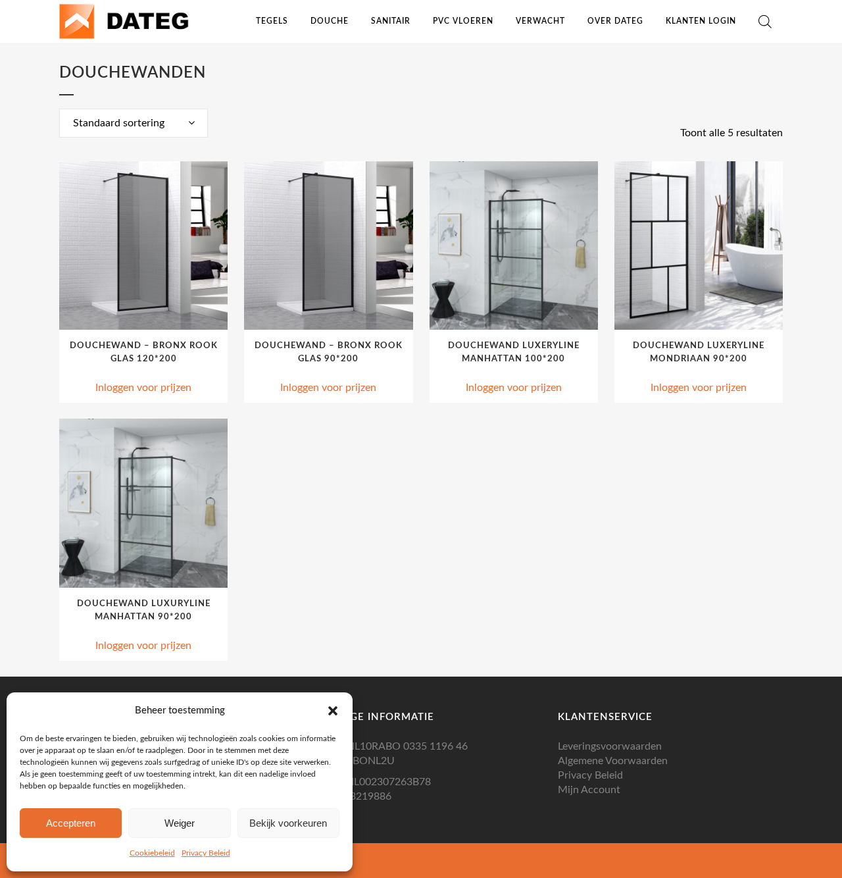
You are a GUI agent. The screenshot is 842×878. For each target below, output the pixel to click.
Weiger (179, 823)
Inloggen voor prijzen (143, 387)
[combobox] (133, 123)
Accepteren (70, 823)
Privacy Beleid (206, 853)
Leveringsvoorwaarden (610, 746)
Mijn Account (589, 790)
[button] (332, 710)
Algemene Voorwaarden (613, 761)
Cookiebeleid (152, 853)
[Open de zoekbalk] (765, 21)
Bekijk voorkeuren (288, 823)
